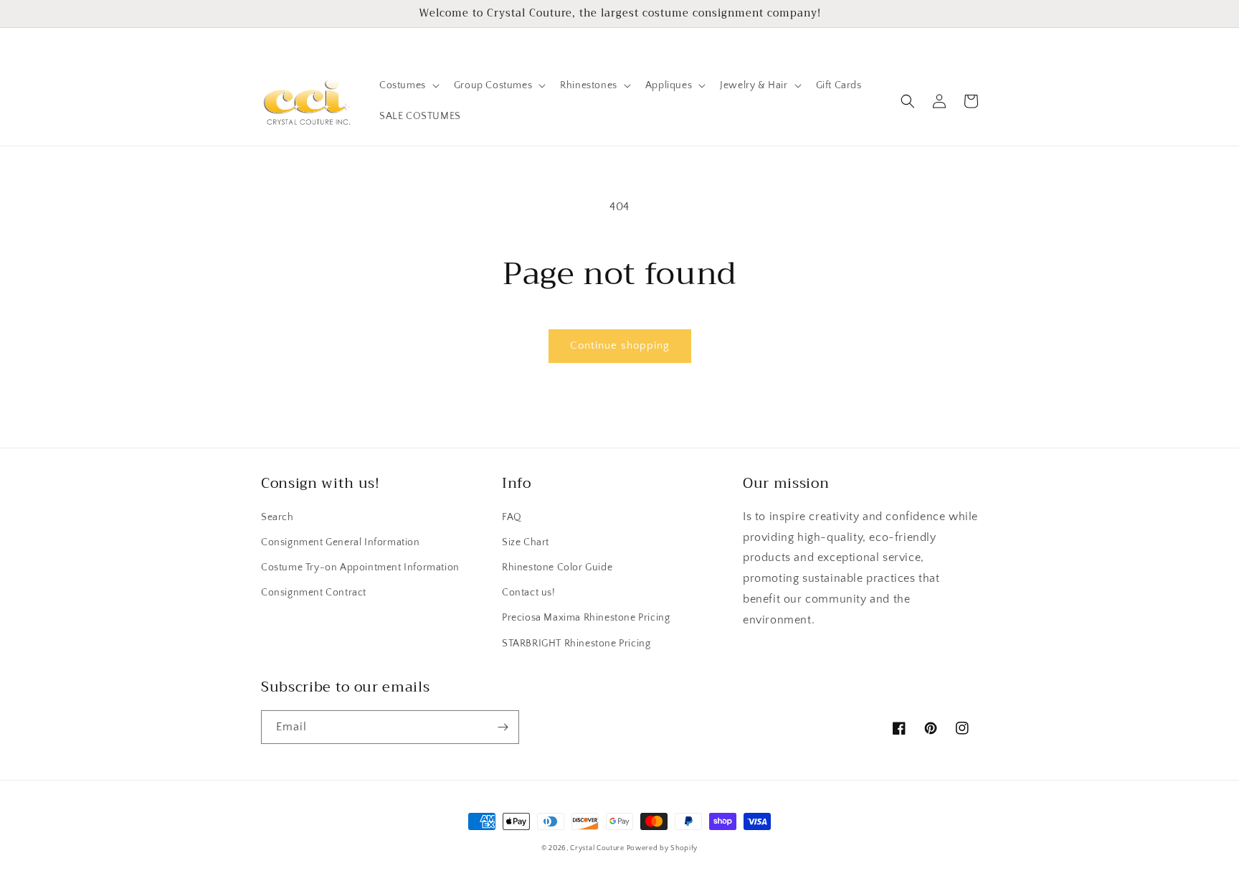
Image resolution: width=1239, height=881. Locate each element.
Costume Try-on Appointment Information (360, 567)
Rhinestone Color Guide (557, 567)
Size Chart (525, 542)
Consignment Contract (313, 592)
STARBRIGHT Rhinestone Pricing (576, 643)
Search (277, 517)
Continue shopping (620, 345)
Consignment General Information (340, 542)
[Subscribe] (502, 727)
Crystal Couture (598, 848)
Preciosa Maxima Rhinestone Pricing (586, 617)
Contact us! (529, 592)
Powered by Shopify (662, 848)
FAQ (512, 517)
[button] (408, 85)
